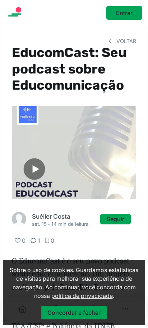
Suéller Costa (51, 216)
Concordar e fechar (74, 312)
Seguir (115, 219)
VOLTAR (125, 41)
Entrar (124, 12)
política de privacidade (82, 295)
